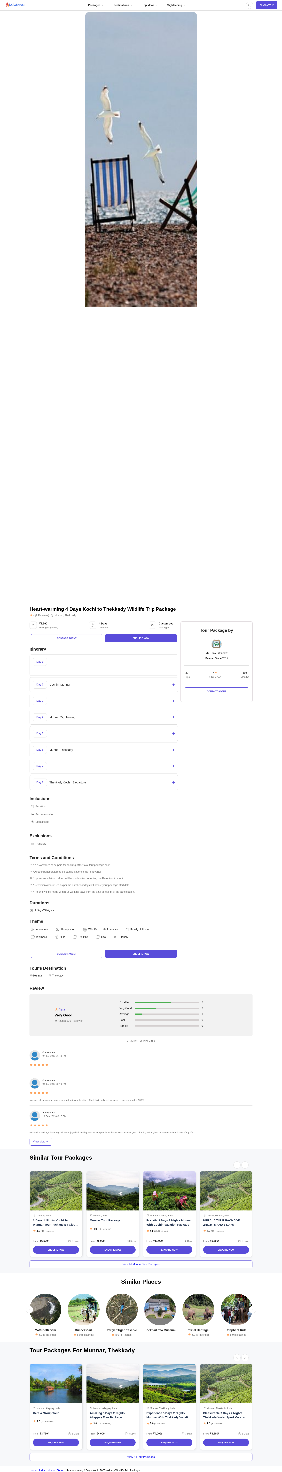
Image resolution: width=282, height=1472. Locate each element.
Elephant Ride (236, 1330)
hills (62, 937)
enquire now (141, 638)
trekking (83, 937)
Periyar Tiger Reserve (122, 1330)
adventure (42, 929)
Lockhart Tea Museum (160, 1330)
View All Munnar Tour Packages (141, 1264)
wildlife (92, 929)
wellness (41, 937)
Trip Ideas (148, 5)
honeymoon (68, 929)
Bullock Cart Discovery (83, 1330)
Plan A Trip (267, 5)
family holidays (139, 929)
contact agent (67, 638)
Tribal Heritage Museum (198, 1330)
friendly (123, 937)
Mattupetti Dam (45, 1330)
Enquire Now (56, 1249)
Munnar (59, 615)
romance (112, 929)
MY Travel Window (216, 653)
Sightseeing (174, 5)
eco (103, 937)
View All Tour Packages (141, 1457)
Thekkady (70, 615)
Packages (94, 5)
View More (39, 1141)
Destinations (121, 5)
